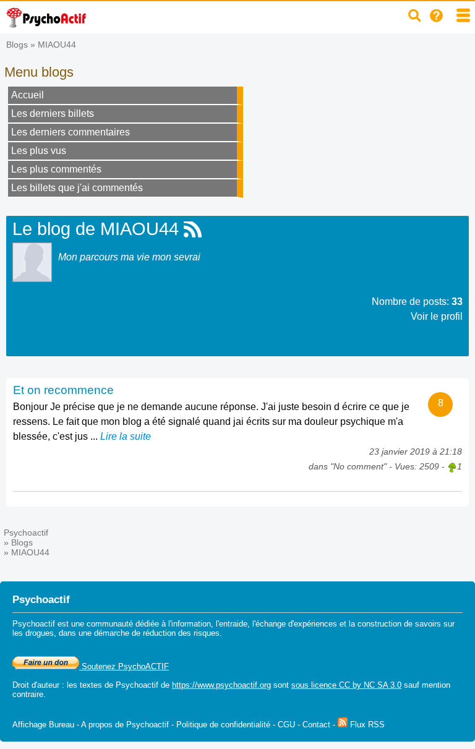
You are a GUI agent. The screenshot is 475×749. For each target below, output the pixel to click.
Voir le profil (437, 316)
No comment (358, 466)
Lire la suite (125, 436)
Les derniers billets (52, 113)
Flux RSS (366, 724)
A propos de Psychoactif (125, 724)
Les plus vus (38, 150)
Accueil (27, 95)
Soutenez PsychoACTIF (124, 666)
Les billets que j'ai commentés (77, 187)
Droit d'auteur (35, 685)
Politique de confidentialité (223, 724)
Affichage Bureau (43, 724)
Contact (316, 724)
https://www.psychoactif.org (221, 685)
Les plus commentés (56, 169)
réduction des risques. (182, 633)
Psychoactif (26, 532)
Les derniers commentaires (70, 132)
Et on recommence (63, 389)
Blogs (17, 44)
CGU (286, 724)
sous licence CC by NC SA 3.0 (346, 685)
